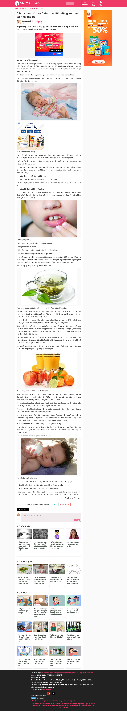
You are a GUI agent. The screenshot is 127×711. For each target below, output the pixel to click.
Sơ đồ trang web (69, 701)
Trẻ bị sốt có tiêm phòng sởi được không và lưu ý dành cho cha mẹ (56, 612)
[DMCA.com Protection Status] (38, 699)
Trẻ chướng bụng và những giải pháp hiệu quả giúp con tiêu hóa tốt (57, 545)
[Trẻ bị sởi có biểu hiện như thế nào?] (57, 627)
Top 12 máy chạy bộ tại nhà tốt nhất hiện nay (73, 637)
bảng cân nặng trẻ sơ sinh (58, 673)
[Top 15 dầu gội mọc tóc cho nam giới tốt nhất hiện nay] (57, 651)
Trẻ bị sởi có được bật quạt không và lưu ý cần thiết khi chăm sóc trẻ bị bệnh (40, 613)
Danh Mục (85, 4)
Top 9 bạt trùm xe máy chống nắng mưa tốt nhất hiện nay (24, 638)
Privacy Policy (57, 701)
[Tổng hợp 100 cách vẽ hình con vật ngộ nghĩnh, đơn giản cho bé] (73, 569)
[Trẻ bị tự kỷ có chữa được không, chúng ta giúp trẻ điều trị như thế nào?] (24, 534)
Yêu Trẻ (25, 3)
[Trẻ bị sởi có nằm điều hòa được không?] (24, 600)
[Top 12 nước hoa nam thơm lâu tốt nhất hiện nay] (40, 627)
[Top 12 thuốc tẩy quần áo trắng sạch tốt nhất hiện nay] (24, 651)
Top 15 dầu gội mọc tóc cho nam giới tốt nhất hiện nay (56, 662)
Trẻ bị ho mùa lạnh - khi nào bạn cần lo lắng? (73, 544)
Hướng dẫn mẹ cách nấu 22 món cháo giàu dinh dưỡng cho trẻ (24, 580)
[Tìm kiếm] (70, 3)
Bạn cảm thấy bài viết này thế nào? (38, 504)
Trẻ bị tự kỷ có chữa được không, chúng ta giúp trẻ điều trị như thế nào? (24, 546)
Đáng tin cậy (65, 504)
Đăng (77, 520)
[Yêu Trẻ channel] (48, 695)
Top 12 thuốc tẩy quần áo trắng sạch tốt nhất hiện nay (24, 662)
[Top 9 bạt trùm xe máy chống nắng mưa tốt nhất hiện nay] (24, 627)
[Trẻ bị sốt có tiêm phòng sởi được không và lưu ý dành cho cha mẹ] (57, 600)
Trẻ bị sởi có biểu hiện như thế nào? (56, 636)
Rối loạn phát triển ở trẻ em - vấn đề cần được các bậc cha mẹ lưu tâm (40, 545)
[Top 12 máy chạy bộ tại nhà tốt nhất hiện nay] (73, 627)
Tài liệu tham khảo (43, 23)
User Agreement (45, 701)
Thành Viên (101, 5)
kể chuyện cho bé (72, 673)
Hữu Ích (54, 504)
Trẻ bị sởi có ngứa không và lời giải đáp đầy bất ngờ (73, 611)
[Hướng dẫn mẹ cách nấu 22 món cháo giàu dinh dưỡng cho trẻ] (24, 569)
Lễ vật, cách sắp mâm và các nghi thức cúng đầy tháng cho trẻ (40, 580)
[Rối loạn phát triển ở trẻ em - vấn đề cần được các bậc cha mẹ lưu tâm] (40, 534)
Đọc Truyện (93, 5)
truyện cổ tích (45, 673)
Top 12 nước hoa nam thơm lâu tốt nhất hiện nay (40, 637)
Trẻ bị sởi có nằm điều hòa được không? (24, 611)
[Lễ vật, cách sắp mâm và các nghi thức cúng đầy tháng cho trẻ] (40, 569)
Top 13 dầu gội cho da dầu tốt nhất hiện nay (39, 661)
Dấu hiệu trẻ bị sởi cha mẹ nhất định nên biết (73, 661)
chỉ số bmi (90, 673)
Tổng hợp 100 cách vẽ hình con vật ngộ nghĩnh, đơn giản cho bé (73, 580)
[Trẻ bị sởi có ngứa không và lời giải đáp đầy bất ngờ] (73, 600)
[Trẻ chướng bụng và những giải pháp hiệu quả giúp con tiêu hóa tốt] (57, 534)
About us (35, 701)
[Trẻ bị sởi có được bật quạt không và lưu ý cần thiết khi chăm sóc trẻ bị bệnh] (40, 600)
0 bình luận (22, 510)
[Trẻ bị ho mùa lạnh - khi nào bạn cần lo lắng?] (73, 534)
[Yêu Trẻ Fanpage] (53, 695)
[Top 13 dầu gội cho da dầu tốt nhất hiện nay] (40, 651)
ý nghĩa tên (82, 673)
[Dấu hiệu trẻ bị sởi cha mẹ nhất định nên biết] (73, 651)
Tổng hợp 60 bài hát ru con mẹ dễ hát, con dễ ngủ (56, 579)
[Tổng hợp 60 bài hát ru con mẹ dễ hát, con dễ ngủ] (57, 569)
